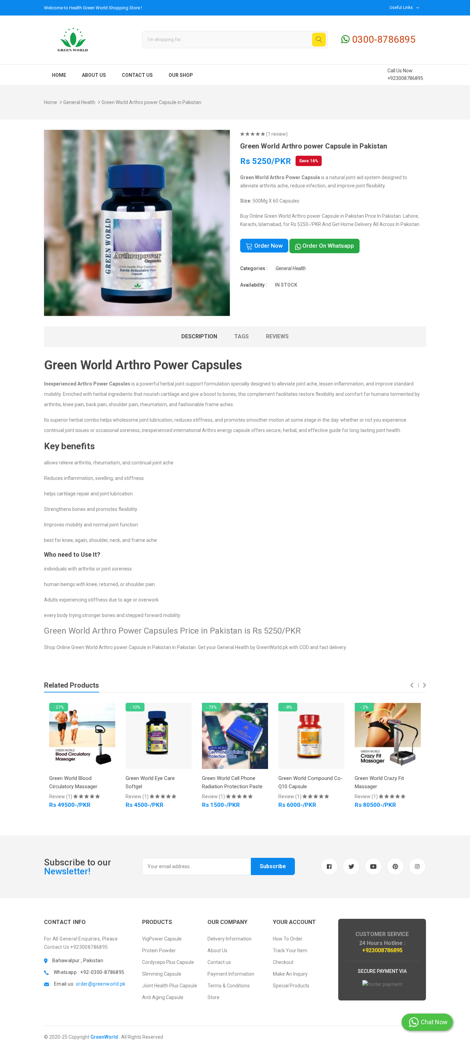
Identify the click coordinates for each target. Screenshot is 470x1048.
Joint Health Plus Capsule (169, 985)
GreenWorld (104, 1037)
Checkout (283, 962)
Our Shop (181, 75)
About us (94, 75)
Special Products (291, 985)
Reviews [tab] (277, 336)
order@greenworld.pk (101, 984)
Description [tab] (199, 336)
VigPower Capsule (162, 939)
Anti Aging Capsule (162, 997)
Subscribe (273, 866)
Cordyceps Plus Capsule (168, 962)
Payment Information (230, 974)
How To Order (287, 939)
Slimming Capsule (161, 974)
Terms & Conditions (228, 985)
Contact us (137, 75)
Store (213, 997)
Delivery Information (229, 939)
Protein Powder (159, 950)
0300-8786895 (383, 39)
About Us (217, 950)
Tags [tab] (241, 336)
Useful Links (401, 7)
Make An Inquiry (290, 974)
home (59, 75)
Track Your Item (290, 950)
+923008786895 (405, 78)
